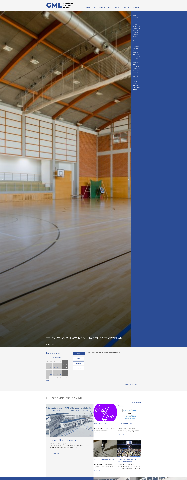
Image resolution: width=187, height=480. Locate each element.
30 (57, 361)
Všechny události (131, 385)
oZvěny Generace (100, 423)
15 (63, 368)
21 (60, 371)
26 (54, 374)
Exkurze (78, 368)
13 (57, 368)
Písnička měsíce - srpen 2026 (104, 459)
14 (60, 368)
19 (54, 371)
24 (47, 374)
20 (57, 371)
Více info (56, 453)
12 (54, 368)
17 (47, 371)
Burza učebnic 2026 (125, 423)
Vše (78, 353)
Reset (48, 380)
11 (50, 368)
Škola (78, 358)
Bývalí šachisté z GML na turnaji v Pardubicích (127, 460)
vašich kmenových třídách (136, 75)
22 (63, 371)
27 (47, 361)
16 (66, 368)
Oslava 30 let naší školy (63, 440)
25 (51, 374)
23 (66, 371)
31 (60, 361)
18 (50, 371)
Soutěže (78, 363)
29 (54, 361)
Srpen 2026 (57, 357)
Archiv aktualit (136, 402)
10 (47, 368)
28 (51, 361)
